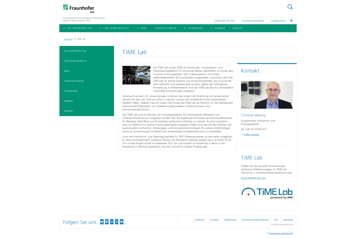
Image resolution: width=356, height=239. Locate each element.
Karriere (68, 101)
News (67, 71)
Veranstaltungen (73, 81)
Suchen (290, 7)
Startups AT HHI (224, 21)
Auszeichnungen (253, 21)
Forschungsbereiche (75, 61)
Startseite (68, 39)
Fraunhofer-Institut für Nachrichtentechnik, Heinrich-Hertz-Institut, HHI (84, 19)
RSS (276, 220)
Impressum (230, 220)
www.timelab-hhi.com (253, 177)
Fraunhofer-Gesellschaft (281, 233)
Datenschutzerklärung (255, 220)
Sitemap (214, 220)
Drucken (288, 220)
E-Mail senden (251, 134)
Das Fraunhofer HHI (75, 51)
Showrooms (71, 91)
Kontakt (68, 111)
